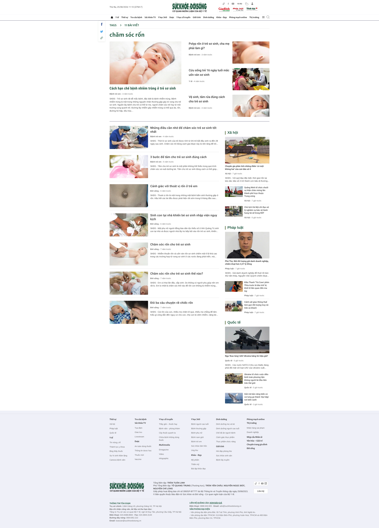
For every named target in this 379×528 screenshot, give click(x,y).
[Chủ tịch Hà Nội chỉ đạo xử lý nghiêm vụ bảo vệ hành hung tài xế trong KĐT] (234, 211)
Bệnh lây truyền (222, 460)
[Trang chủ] (112, 17)
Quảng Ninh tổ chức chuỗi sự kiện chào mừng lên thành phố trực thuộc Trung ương (256, 192)
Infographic (163, 458)
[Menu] (263, 17)
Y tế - (191, 81)
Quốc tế (234, 322)
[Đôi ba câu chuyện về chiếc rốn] (129, 312)
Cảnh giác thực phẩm (225, 437)
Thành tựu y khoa (117, 447)
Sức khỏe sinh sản (224, 455)
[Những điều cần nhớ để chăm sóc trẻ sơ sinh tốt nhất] (129, 137)
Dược (171, 17)
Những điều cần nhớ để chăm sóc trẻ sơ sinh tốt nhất (183, 129)
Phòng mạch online (238, 17)
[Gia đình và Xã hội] (224, 10)
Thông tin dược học (143, 450)
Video (161, 454)
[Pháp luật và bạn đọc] (238, 10)
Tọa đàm (138, 428)
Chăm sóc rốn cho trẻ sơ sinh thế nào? (176, 273)
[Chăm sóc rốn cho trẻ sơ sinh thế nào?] (129, 283)
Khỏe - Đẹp (221, 17)
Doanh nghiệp (253, 432)
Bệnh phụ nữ (196, 433)
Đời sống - (155, 191)
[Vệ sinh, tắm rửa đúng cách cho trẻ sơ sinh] (250, 106)
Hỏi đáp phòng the (224, 451)
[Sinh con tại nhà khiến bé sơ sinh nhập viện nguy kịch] (129, 224)
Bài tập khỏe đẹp (198, 468)
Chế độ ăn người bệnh (225, 433)
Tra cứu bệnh (136, 17)
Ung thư (194, 450)
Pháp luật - (230, 268)
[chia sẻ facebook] (101, 24)
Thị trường (254, 17)
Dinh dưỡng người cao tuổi (227, 428)
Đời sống (251, 448)
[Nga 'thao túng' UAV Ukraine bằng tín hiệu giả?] (247, 340)
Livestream (139, 437)
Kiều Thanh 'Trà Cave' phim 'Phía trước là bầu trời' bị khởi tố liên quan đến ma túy (256, 286)
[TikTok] (224, 4)
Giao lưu (138, 432)
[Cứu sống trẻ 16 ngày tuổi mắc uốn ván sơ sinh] (250, 79)
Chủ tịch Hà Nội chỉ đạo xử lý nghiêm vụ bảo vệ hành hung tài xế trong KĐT (256, 210)
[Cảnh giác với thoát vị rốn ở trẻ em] (129, 195)
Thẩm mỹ (195, 464)
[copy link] (101, 37)
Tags (113, 25)
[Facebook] (228, 4)
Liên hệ (260, 491)
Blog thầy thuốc (116, 451)
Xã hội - (228, 173)
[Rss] (265, 483)
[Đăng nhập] (252, 3)
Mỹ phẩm (195, 460)
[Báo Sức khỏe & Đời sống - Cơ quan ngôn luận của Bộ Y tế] (189, 7)
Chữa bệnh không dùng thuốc (169, 438)
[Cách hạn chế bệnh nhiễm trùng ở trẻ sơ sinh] (145, 62)
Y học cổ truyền (183, 17)
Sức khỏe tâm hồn (199, 446)
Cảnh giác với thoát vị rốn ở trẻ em (173, 186)
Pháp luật (235, 228)
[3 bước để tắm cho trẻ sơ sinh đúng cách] (129, 166)
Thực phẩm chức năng (226, 441)
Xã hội (232, 133)
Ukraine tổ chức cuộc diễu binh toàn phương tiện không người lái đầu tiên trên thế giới (256, 378)
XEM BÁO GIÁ (216, 503)
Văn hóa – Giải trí (255, 441)
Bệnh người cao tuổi (200, 424)
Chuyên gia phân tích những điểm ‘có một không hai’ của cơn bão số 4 (244, 167)
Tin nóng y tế (115, 442)
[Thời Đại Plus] (252, 9)
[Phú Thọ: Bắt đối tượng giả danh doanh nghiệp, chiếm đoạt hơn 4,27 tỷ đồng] (247, 245)
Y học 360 (162, 17)
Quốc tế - (229, 360)
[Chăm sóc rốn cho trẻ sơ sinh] (129, 254)
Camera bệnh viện (117, 460)
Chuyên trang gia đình (257, 444)
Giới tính (197, 17)
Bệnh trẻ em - (116, 94)
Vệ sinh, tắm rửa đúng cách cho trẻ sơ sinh (207, 99)
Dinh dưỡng (208, 17)
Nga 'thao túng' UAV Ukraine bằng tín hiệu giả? (246, 356)
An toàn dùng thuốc (143, 446)
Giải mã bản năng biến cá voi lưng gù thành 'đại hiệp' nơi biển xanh (256, 397)
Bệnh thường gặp (198, 428)
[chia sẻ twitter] (101, 31)
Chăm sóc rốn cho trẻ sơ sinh (170, 244)
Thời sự (124, 17)
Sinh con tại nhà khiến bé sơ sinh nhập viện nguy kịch (183, 217)
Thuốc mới (139, 455)
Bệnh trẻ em (196, 441)
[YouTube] (233, 4)
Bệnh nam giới (197, 437)
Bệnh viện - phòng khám (169, 428)
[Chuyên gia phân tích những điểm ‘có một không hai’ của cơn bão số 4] (247, 150)
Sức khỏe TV (150, 17)
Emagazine (164, 450)
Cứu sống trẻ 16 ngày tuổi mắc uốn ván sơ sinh (209, 72)
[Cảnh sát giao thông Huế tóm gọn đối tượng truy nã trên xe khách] (234, 306)
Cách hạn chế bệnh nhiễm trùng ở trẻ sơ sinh (143, 88)
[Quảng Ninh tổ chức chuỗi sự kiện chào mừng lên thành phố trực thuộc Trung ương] (234, 191)
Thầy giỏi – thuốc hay (168, 424)
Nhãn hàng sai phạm (256, 428)
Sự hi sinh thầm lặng (118, 455)
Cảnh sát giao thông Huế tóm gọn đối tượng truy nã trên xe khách (256, 305)
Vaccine (138, 459)
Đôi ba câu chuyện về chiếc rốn (171, 302)
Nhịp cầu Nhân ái (254, 437)
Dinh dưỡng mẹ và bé (225, 424)
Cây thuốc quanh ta (167, 433)
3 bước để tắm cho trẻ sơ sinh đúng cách (178, 157)
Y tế (117, 17)
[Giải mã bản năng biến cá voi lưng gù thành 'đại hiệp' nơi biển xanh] (234, 398)
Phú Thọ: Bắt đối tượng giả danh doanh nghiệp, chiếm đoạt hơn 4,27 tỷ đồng (247, 262)
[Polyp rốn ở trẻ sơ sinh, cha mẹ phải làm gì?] (250, 52)
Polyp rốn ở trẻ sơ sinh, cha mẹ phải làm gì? (209, 46)
